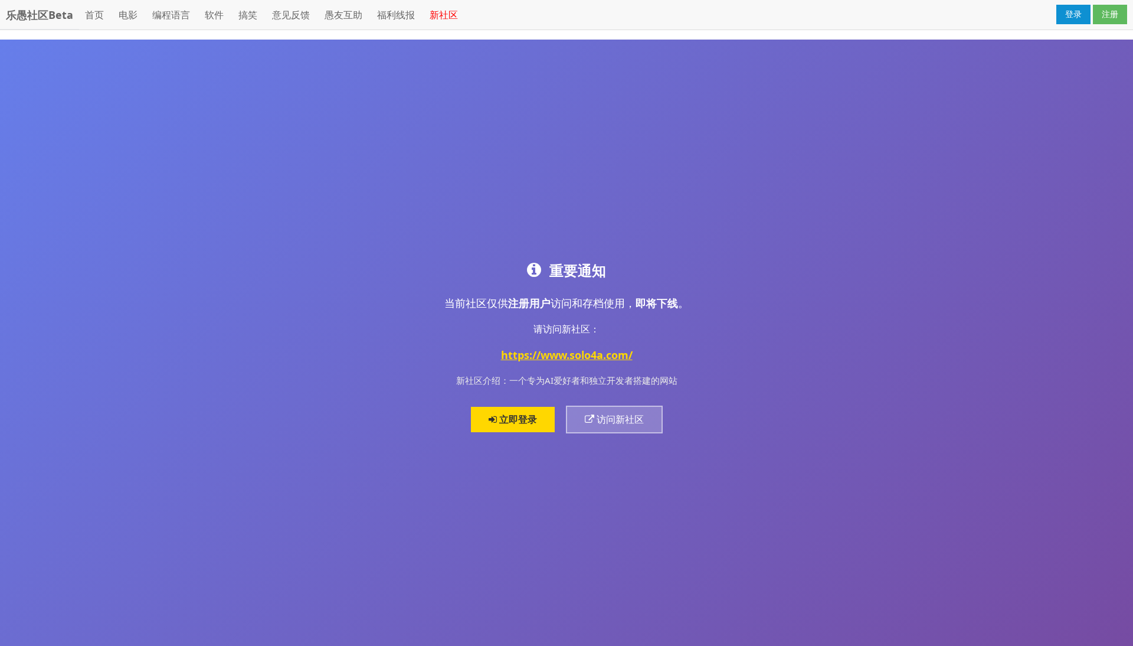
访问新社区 (619, 419)
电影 (128, 14)
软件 (214, 14)
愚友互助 (343, 14)
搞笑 (247, 14)
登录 (1073, 13)
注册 (1110, 13)
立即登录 (517, 419)
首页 (94, 14)
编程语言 (171, 14)
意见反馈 (291, 14)
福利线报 (396, 14)
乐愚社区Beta (39, 15)
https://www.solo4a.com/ (567, 355)
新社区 (444, 14)
